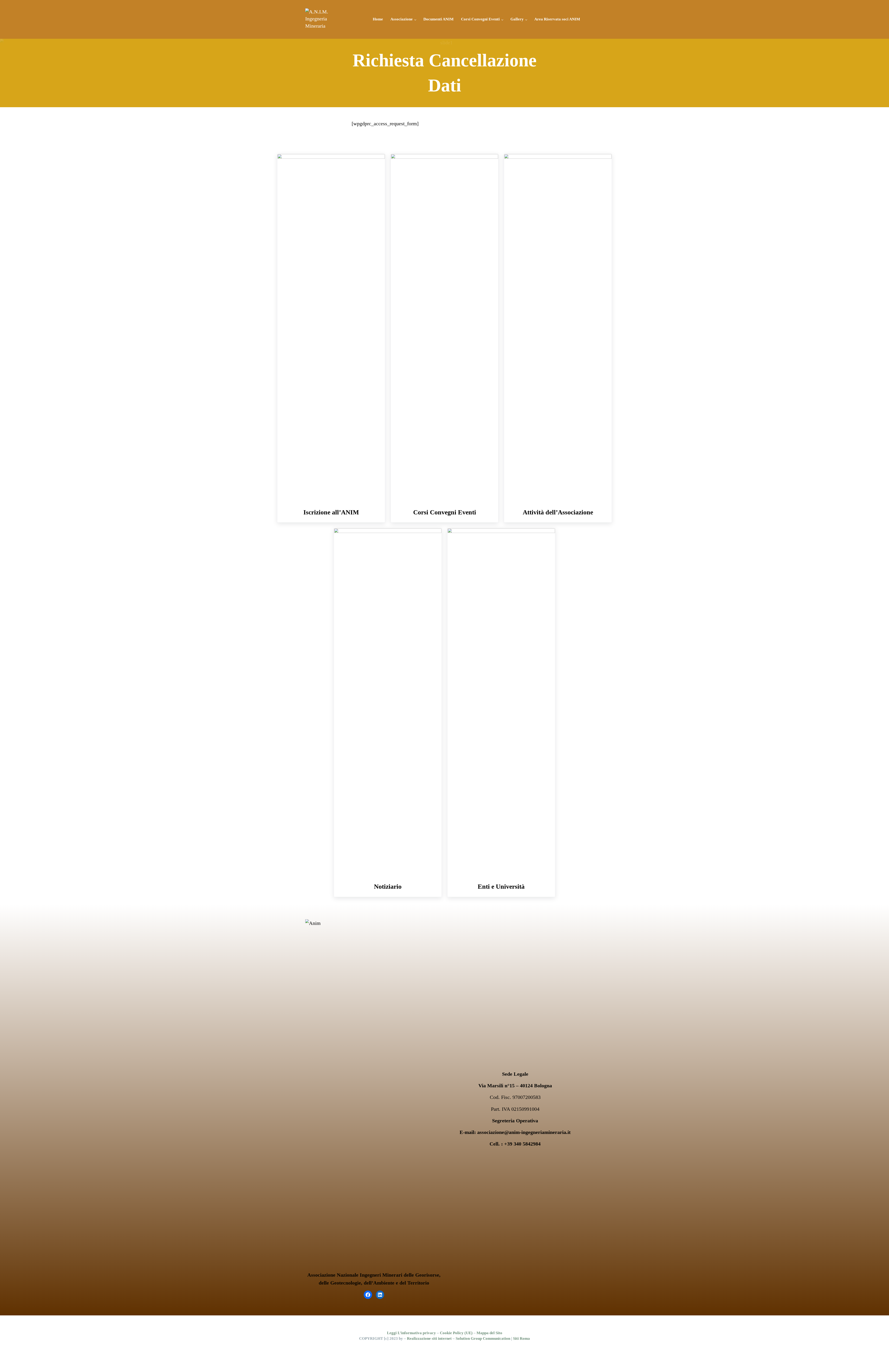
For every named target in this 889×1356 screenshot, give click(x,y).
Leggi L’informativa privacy (411, 1333)
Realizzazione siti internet (429, 1338)
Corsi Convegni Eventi (444, 512)
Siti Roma (521, 1338)
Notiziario (388, 886)
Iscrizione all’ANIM (331, 512)
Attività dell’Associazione (558, 512)
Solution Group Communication (483, 1338)
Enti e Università (501, 886)
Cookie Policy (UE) (456, 1333)
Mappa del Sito (489, 1333)
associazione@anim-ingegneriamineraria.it (524, 1132)
